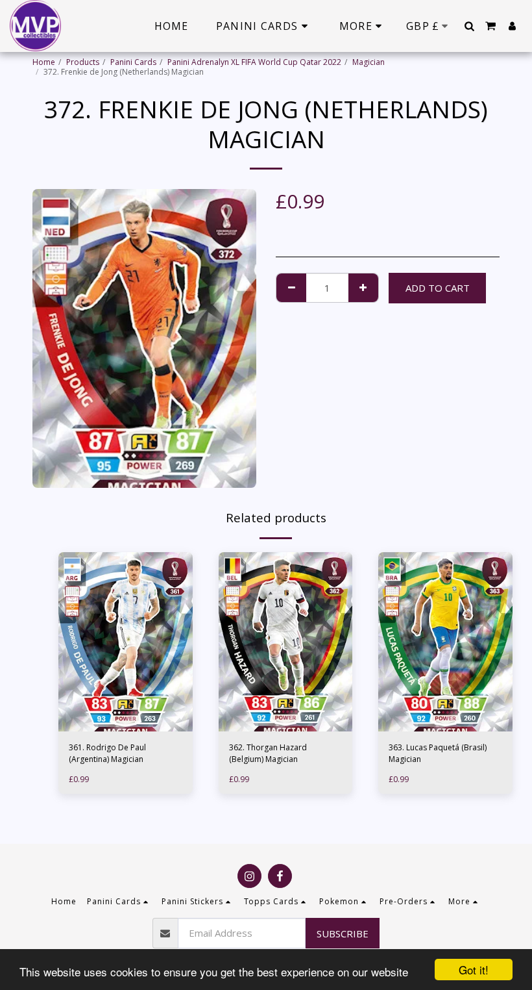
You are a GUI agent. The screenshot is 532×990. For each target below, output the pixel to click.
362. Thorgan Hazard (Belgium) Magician (268, 753)
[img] (125, 641)
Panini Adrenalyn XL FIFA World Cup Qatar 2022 (254, 62)
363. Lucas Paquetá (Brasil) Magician (438, 753)
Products (82, 62)
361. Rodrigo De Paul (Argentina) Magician (107, 753)
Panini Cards (133, 62)
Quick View (125, 708)
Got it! (474, 969)
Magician (368, 62)
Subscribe (343, 933)
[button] (469, 26)
